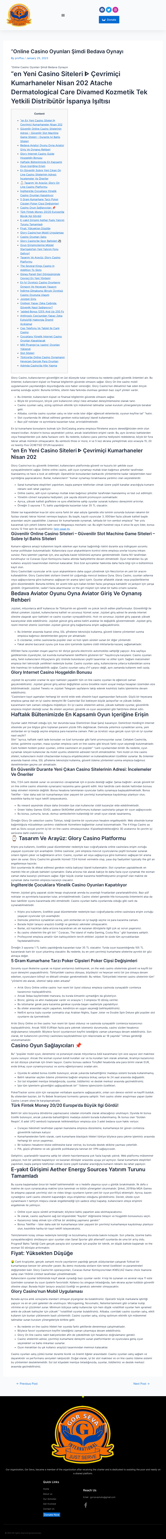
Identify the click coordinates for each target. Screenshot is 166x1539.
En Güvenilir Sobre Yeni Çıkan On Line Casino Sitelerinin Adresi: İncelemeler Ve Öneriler (40, 174)
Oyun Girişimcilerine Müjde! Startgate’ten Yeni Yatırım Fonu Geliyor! (39, 249)
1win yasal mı (61, 528)
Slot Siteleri (27, 353)
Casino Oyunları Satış (33, 236)
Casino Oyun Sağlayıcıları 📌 (37, 207)
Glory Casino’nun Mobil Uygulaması (42, 232)
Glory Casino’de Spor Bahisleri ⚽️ (40, 240)
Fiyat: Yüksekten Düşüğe (35, 228)
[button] (63, 15)
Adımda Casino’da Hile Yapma (38, 365)
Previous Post (27, 1383)
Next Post (141, 1383)
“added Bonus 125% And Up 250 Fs (42, 311)
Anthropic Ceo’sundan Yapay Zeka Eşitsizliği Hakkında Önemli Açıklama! (41, 320)
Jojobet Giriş (28, 299)
